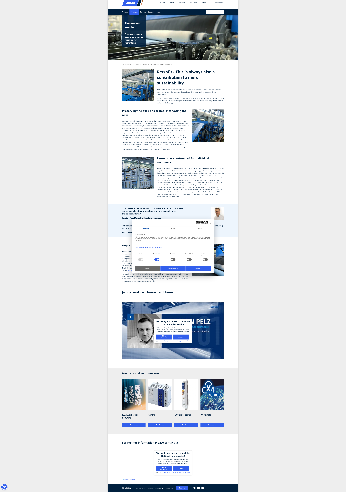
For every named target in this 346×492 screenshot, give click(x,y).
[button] (4, 487)
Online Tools (193, 2)
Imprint (150, 488)
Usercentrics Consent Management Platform (177, 341)
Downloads (182, 2)
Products (125, 12)
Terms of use (169, 488)
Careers (172, 2)
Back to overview (130, 480)
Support (151, 12)
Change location (141, 488)
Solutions (134, 12)
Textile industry (148, 64)
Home (124, 64)
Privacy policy (159, 488)
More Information (164, 337)
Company (159, 12)
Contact (203, 2)
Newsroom (162, 2)
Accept (180, 337)
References (138, 64)
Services (143, 12)
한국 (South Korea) (219, 2)
